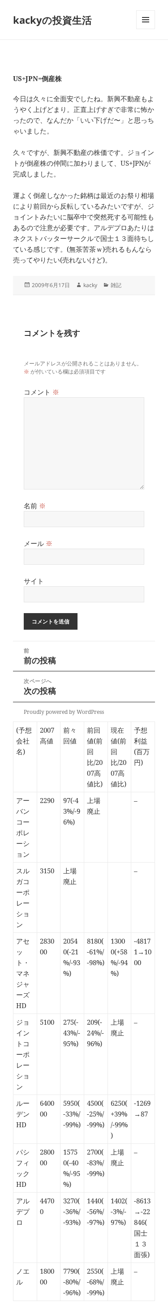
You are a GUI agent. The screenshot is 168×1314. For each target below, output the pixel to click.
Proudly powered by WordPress (64, 712)
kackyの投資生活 (52, 19)
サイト (34, 580)
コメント (41, 391)
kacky (90, 285)
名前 (35, 505)
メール (38, 543)
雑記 (116, 285)
